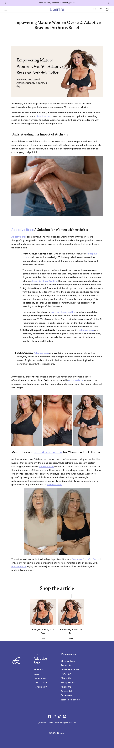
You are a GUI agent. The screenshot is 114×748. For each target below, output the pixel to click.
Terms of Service (70, 699)
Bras (36, 673)
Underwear (40, 678)
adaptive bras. (54, 484)
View (42, 638)
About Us (66, 686)
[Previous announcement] (5, 3)
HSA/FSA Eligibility (66, 676)
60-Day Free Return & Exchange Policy (70, 665)
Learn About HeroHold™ (41, 684)
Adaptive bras (44, 116)
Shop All (38, 669)
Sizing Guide (68, 682)
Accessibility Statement (68, 693)
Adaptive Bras (22, 229)
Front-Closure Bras (48, 452)
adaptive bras (86, 329)
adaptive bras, (19, 566)
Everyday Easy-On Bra (44, 280)
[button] (6, 9)
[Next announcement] (109, 3)
